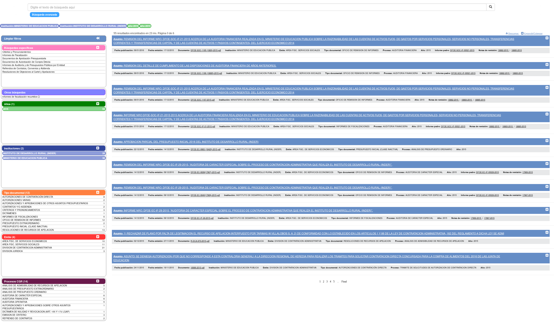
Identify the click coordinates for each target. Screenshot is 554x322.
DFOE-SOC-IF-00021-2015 (462, 50)
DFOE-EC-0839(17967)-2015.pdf (205, 172)
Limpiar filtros (12, 38)
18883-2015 (517, 73)
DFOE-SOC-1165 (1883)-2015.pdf (206, 50)
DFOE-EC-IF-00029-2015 (487, 172)
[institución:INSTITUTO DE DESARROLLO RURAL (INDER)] (352, 26)
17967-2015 (527, 195)
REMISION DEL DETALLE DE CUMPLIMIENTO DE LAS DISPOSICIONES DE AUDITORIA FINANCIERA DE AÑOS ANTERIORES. (194, 65)
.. (338, 281)
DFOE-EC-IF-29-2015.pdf (202, 218)
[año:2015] (353, 26)
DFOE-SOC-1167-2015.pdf (203, 99)
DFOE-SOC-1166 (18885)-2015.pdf (206, 73)
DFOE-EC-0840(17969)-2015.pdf (205, 195)
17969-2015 (527, 172)
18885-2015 (516, 50)
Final (344, 281)
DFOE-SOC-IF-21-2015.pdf (203, 126)
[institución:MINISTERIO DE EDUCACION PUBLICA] (351, 26)
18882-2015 (503, 50)
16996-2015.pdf (198, 267)
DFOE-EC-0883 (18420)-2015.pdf (206, 149)
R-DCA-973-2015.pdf (200, 241)
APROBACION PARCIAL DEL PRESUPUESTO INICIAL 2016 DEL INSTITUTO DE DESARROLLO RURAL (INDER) (186, 141)
